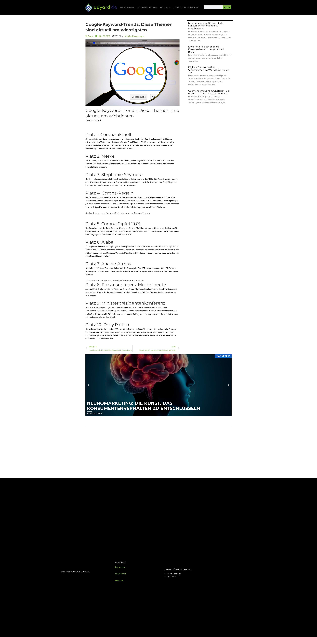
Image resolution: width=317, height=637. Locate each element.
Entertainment (127, 7)
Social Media (165, 7)
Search (227, 7)
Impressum (120, 567)
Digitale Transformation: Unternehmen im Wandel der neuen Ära (208, 70)
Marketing (142, 7)
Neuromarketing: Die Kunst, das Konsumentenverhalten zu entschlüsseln (206, 26)
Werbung (119, 580)
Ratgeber (153, 7)
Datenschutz (120, 573)
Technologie (180, 7)
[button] (88, 385)
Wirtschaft (193, 7)
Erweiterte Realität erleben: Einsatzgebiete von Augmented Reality (206, 49)
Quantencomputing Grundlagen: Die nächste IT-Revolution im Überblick (208, 92)
